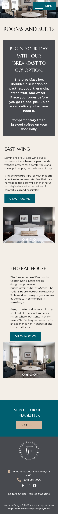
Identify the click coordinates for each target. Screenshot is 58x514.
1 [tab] (23, 239)
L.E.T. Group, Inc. (39, 505)
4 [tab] (34, 239)
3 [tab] (31, 239)
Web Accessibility (24, 508)
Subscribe (29, 425)
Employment (42, 508)
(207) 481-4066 (32, 479)
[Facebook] (23, 485)
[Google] (35, 485)
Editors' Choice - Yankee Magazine (29, 494)
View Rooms (19, 199)
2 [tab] (27, 239)
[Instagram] (28, 485)
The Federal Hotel (5, 5)
